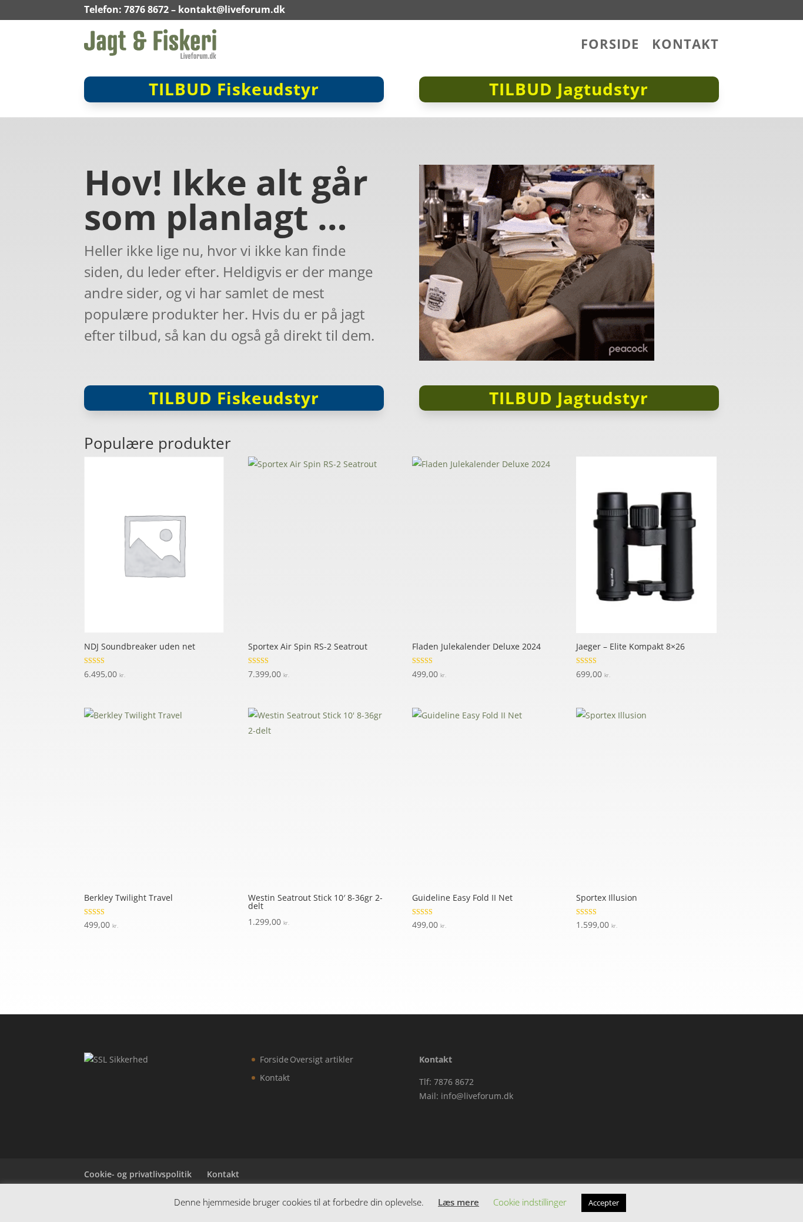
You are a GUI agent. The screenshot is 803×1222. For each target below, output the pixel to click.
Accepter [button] (603, 1202)
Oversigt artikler (321, 1059)
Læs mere (458, 1202)
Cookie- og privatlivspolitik (138, 1174)
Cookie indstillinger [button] (530, 1202)
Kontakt (685, 45)
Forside (610, 45)
